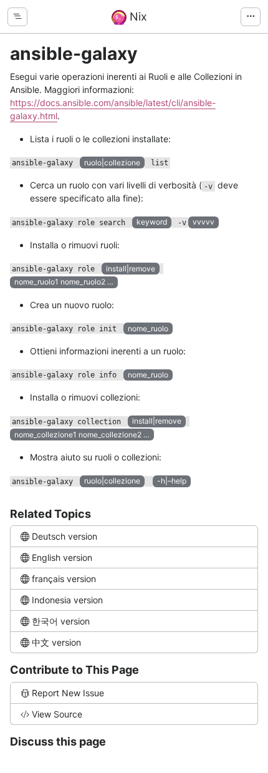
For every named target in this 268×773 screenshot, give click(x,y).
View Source (57, 714)
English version (62, 557)
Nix (137, 16)
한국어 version (61, 621)
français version (64, 578)
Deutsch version (64, 536)
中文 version (56, 642)
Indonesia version (67, 600)
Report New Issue (68, 693)
